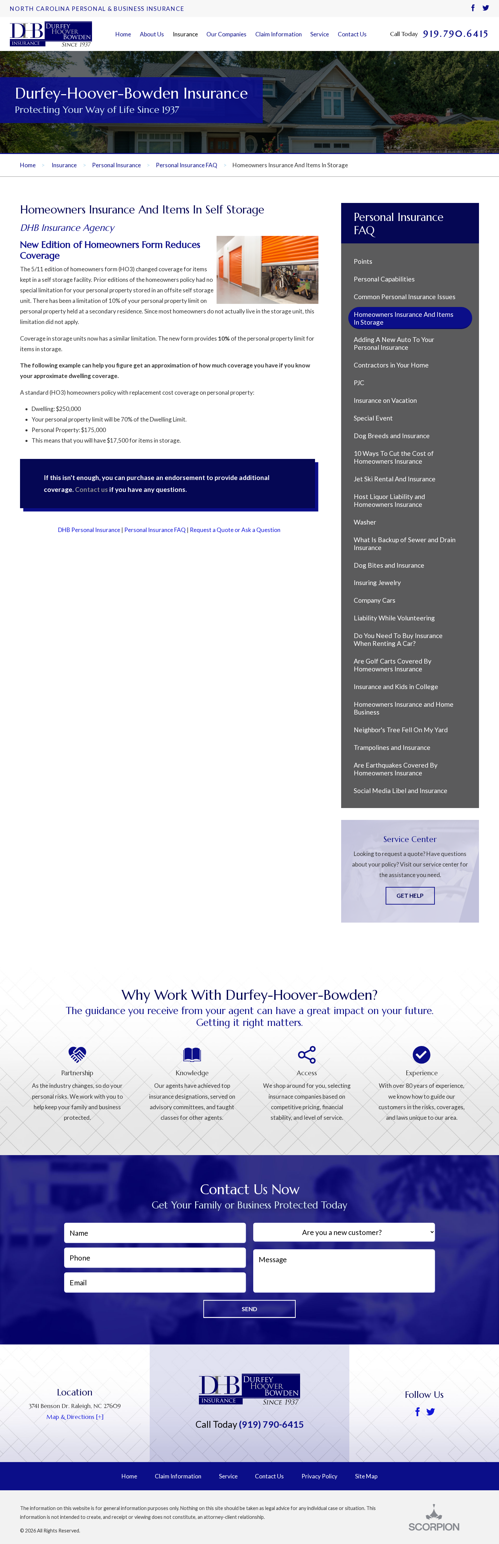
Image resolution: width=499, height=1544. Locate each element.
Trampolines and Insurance (392, 747)
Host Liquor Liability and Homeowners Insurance (389, 500)
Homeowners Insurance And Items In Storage (404, 318)
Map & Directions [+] (75, 1417)
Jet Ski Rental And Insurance (395, 479)
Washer (365, 522)
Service (319, 34)
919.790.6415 (456, 34)
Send (249, 1309)
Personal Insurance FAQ (186, 165)
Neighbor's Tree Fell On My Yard (401, 730)
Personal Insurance (116, 165)
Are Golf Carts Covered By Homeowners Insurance (392, 665)
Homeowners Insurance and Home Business (404, 708)
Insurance (185, 34)
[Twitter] (485, 8)
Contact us (91, 489)
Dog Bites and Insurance (389, 565)
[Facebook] (472, 8)
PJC (359, 383)
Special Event (373, 418)
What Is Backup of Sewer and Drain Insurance (405, 543)
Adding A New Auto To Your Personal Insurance (394, 343)
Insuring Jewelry (377, 582)
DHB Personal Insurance (89, 529)
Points (363, 261)
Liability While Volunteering (394, 618)
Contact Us (352, 34)
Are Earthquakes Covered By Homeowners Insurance (396, 769)
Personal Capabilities (384, 279)
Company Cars (374, 600)
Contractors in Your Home (391, 365)
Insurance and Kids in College (396, 686)
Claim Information (278, 34)
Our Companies (226, 34)
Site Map (366, 1476)
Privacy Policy (319, 1476)
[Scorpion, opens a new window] (444, 1517)
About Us (152, 34)
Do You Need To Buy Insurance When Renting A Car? (398, 639)
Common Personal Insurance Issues (405, 297)
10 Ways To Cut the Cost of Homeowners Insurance (394, 457)
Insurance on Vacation (385, 400)
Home (123, 34)
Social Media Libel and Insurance (400, 790)
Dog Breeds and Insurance (392, 436)
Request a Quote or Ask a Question (235, 529)
